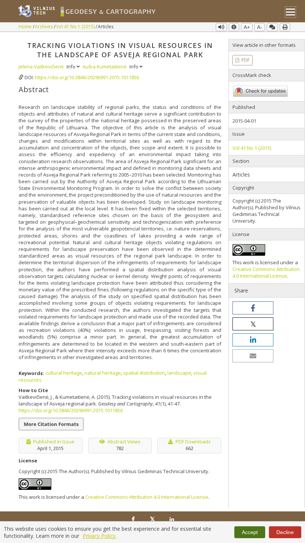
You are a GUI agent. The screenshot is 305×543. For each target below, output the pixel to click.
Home (26, 26)
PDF (245, 60)
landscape (179, 372)
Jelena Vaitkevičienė (42, 66)
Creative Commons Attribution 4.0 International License (146, 497)
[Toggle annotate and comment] (272, 27)
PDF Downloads (193, 441)
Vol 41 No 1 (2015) (76, 26)
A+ (247, 27)
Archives (44, 26)
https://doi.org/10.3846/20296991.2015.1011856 (87, 77)
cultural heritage (63, 372)
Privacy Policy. (99, 535)
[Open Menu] (290, 12)
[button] (252, 307)
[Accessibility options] (234, 27)
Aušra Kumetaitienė (105, 66)
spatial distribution (144, 372)
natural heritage (102, 372)
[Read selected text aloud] (221, 27)
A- (259, 27)
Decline (285, 532)
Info (72, 66)
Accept (250, 532)
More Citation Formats (51, 424)
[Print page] (285, 27)
